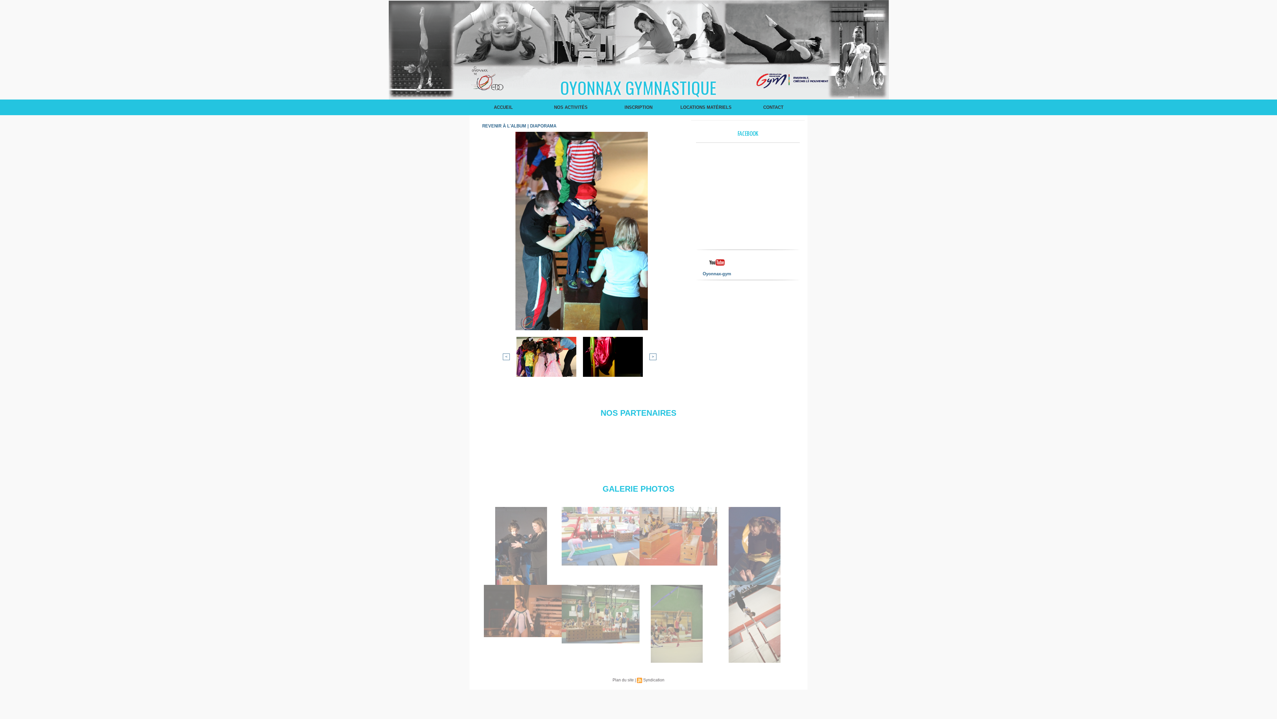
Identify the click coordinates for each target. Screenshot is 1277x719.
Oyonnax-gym (717, 273)
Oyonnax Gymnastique (638, 87)
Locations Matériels (706, 107)
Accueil (503, 107)
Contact (773, 107)
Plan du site (623, 680)
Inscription (638, 107)
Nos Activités (571, 107)
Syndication (653, 680)
